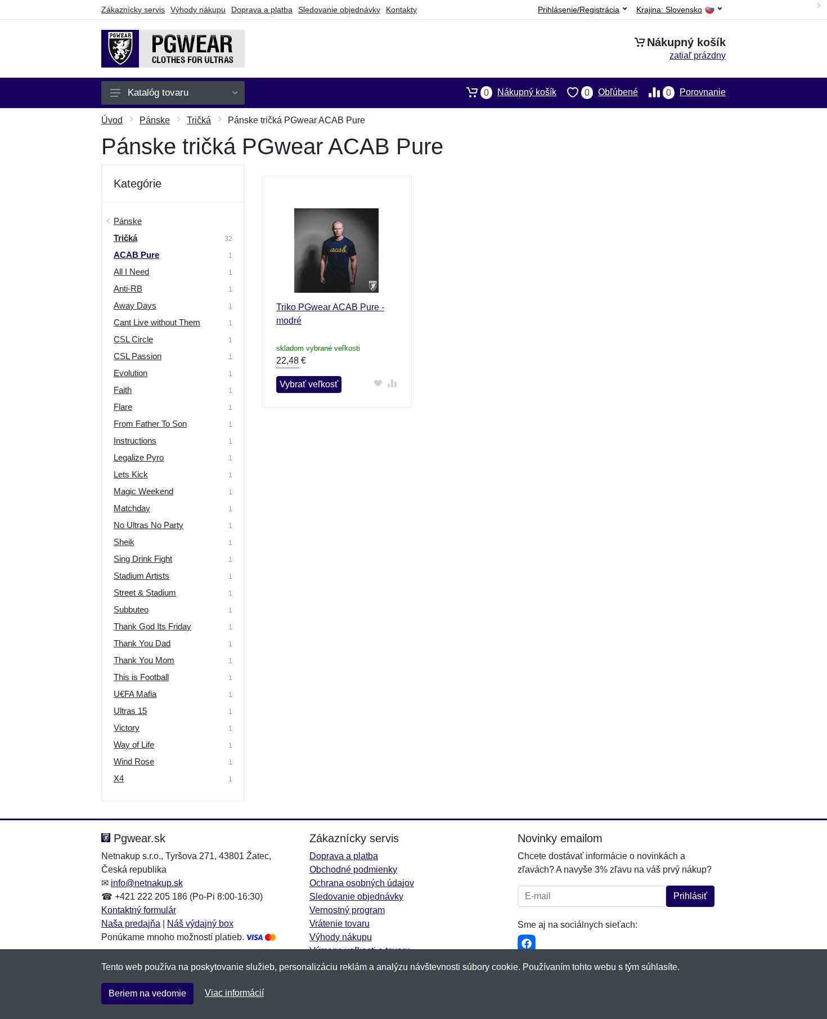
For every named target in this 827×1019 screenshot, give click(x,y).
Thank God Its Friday (152, 626)
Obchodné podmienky (353, 869)
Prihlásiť (690, 896)
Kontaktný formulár (138, 910)
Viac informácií (234, 993)
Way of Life (134, 744)
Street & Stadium (145, 592)
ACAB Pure (136, 255)
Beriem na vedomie (147, 993)
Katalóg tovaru (158, 92)
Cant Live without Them (157, 322)
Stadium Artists (141, 575)
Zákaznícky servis (133, 9)
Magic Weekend (143, 491)
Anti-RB (128, 288)
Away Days (135, 305)
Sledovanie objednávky (339, 9)
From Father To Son (150, 423)
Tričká (199, 120)
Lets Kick (131, 474)
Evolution (130, 373)
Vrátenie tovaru (339, 923)
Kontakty (401, 9)
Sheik (124, 542)
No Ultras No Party (148, 525)
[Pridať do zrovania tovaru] (392, 383)
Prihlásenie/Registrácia (578, 10)
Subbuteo (131, 609)
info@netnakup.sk (147, 883)
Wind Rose (134, 761)
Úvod (112, 120)
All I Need (131, 271)
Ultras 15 (130, 711)
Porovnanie (696, 92)
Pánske (155, 120)
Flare (123, 407)
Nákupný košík (520, 92)
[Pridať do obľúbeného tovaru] (378, 383)
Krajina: (669, 10)
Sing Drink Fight (143, 559)
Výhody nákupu (198, 9)
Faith (123, 390)
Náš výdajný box (200, 923)
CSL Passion (137, 356)
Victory (127, 727)
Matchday (132, 508)
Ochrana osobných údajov (361, 883)
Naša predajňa (130, 923)
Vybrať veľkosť (309, 384)
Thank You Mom (144, 660)
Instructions (135, 440)
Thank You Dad (142, 643)
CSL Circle (133, 339)
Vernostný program (347, 910)
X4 (119, 778)
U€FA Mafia (135, 694)
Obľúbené (611, 92)
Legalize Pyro (139, 457)
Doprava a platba (262, 9)
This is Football (141, 677)
